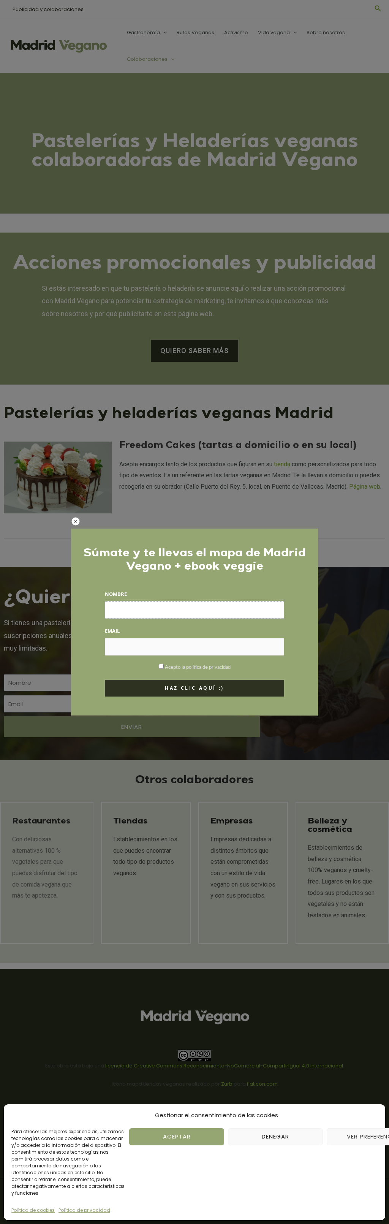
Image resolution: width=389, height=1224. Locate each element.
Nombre (116, 594)
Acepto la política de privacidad (198, 667)
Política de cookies (33, 1210)
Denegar (275, 1136)
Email (112, 630)
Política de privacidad (84, 1210)
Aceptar (177, 1136)
